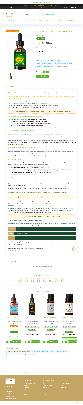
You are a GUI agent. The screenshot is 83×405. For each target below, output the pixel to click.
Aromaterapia (50, 20)
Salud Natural (10, 20)
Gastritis (55, 326)
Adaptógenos (70, 20)
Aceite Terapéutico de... (69, 317)
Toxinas (47, 35)
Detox (9, 329)
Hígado (43, 35)
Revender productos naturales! (48, 389)
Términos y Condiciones (47, 385)
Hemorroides (69, 328)
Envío (43, 383)
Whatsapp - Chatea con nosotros (49, 392)
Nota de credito (64, 387)
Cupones (63, 390)
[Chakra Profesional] (14, 14)
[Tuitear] (42, 51)
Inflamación (13, 329)
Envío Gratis (45, 394)
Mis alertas (63, 392)
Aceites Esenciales (36, 20)
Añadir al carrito (42, 76)
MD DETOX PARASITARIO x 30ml (13, 318)
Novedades (26, 385)
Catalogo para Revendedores (30, 390)
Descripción (11, 86)
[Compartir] (39, 51)
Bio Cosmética (22, 20)
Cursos (60, 20)
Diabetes (74, 326)
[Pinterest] (45, 51)
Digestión (38, 35)
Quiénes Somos (45, 387)
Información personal (65, 383)
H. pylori (51, 326)
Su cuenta (64, 380)
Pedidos (62, 385)
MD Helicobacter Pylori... (50, 317)
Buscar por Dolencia (41, 287)
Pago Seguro (45, 390)
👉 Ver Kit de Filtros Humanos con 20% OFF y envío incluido (43, 216)
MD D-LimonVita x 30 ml (32, 317)
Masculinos (26, 387)
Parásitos (18, 329)
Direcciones (63, 389)
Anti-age (69, 326)
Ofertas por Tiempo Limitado (30, 383)
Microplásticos (33, 326)
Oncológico (27, 326)
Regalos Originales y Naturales (30, 389)
